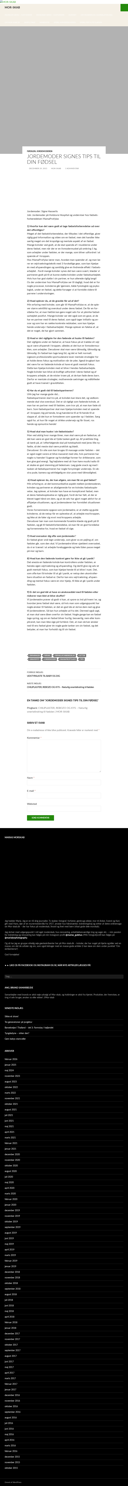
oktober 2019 (11, 1222)
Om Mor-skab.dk (12, 22)
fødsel (47, 655)
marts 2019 (10, 1255)
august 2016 (11, 1418)
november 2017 (12, 1339)
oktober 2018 (11, 1283)
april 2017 (9, 1373)
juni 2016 (9, 1429)
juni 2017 (9, 1362)
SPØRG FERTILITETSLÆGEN (91, 22)
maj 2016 (9, 1434)
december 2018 (12, 1272)
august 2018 (11, 1294)
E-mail (31, 791)
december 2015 (12, 1457)
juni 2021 (9, 1121)
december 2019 (12, 1210)
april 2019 (9, 1250)
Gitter (82, 655)
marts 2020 (10, 1194)
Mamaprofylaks (68, 659)
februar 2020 (11, 1199)
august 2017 (11, 1356)
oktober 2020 (11, 1166)
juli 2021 (9, 1115)
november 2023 (12, 1076)
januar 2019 (10, 1266)
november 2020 (12, 1160)
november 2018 (12, 1278)
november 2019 (12, 1216)
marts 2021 (10, 1138)
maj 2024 (9, 1070)
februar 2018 (11, 1322)
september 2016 (12, 1412)
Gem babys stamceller (15, 1039)
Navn (30, 778)
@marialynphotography (16, 938)
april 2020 (9, 1188)
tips (82, 659)
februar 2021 (11, 1143)
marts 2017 (10, 1378)
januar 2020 (10, 1205)
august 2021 (11, 1110)
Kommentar (34, 738)
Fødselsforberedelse (65, 655)
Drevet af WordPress (13, 1482)
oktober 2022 (11, 1087)
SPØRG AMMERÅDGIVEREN (65, 22)
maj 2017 (9, 1367)
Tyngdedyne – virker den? (17, 1033)
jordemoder (50, 659)
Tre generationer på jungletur (18, 1022)
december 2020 (12, 1154)
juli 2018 (9, 1300)
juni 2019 (9, 1238)
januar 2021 (10, 1149)
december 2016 (12, 1395)
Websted (32, 804)
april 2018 (9, 1317)
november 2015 (12, 1462)
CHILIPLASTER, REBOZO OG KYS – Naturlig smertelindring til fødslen (60, 685)
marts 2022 (10, 1093)
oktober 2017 (11, 1345)
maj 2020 (9, 1182)
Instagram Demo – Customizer (50, 15)
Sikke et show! (12, 1017)
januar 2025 (10, 1065)
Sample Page (29, 22)
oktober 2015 (11, 1468)
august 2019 (11, 1233)
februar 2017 (11, 1384)
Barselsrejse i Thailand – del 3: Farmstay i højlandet (29, 1028)
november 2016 (12, 1401)
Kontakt (72, 15)
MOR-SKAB (12, 7)
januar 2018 (10, 1328)
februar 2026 (11, 1059)
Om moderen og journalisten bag (97, 15)
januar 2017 (10, 1390)
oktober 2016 (11, 1406)
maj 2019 (9, 1244)
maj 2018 (9, 1311)
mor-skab (56, 168)
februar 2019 (11, 1261)
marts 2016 (10, 1446)
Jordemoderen (44, 151)
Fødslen (31, 151)
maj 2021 (9, 1126)
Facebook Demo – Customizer (18, 15)
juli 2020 (9, 1177)
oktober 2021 (11, 1104)
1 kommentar (72, 168)
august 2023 (11, 1082)
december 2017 (12, 1334)
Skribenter (44, 22)
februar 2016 (11, 1451)
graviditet (35, 659)
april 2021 (9, 1132)
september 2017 (12, 1350)
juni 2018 (9, 1306)
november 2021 (12, 1098)
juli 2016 (9, 1423)
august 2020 (11, 1171)
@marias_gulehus (74, 935)
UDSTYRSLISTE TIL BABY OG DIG (43, 674)
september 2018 (12, 1289)
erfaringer (35, 655)
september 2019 (12, 1227)
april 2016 (9, 1440)
